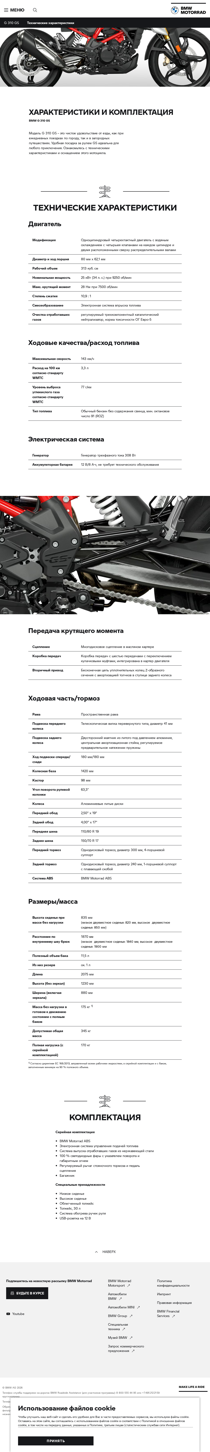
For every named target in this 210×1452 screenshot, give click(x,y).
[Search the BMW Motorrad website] (35, 8)
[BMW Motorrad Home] (188, 10)
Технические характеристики (50, 22)
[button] (14, 10)
